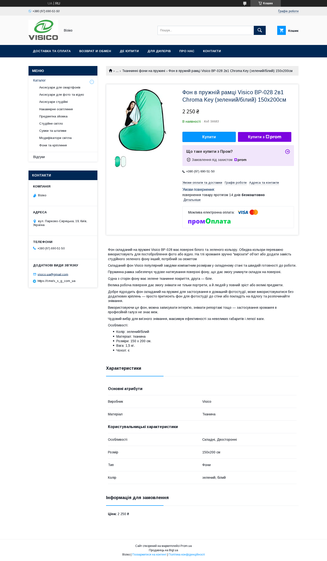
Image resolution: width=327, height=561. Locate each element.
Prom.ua (186, 546)
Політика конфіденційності (187, 554)
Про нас (186, 51)
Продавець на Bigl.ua (163, 550)
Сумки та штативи (52, 130)
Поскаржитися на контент (149, 554)
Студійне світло (51, 123)
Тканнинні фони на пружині (143, 71)
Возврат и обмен (95, 51)
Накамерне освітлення (56, 109)
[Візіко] (43, 39)
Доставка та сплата (52, 51)
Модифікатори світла (55, 138)
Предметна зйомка (53, 116)
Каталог (39, 80)
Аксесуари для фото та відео (61, 94)
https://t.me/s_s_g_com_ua (56, 281)
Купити (209, 137)
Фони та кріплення (53, 145)
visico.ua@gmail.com (53, 274)
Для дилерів (159, 51)
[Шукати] (260, 30)
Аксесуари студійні (53, 102)
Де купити (129, 51)
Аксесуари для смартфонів (59, 87)
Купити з (256, 137)
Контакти (212, 51)
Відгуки (39, 157)
